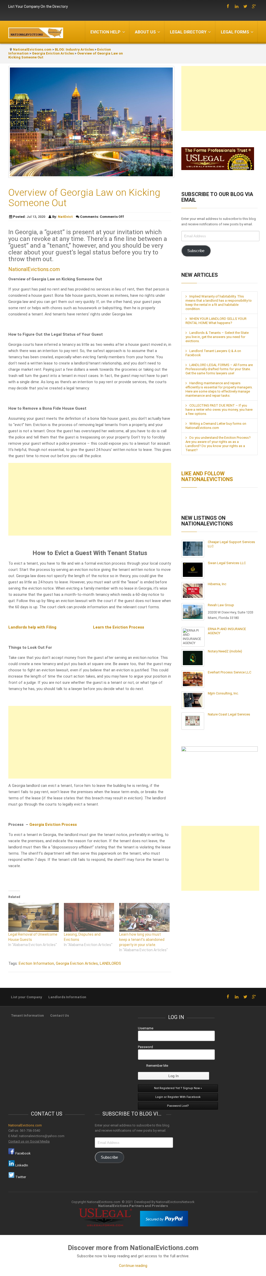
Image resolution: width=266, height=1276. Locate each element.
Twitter (20, 1177)
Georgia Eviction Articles (53, 53)
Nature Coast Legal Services (229, 714)
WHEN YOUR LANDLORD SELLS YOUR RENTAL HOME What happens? (216, 321)
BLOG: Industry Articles (74, 49)
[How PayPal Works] (164, 1225)
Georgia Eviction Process (53, 824)
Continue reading (133, 1266)
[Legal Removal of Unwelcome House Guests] (33, 917)
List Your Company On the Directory (38, 6)
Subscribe (195, 251)
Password (145, 1047)
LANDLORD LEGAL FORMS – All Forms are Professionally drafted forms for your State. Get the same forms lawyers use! (219, 369)
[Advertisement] (89, 499)
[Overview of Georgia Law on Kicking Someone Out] (91, 176)
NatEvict (65, 217)
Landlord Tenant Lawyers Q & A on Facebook (213, 353)
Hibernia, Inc (217, 584)
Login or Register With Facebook (178, 1097)
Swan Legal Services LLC (227, 563)
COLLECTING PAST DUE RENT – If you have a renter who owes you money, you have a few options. (218, 409)
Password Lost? (178, 1106)
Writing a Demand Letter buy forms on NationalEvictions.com (215, 426)
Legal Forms (235, 32)
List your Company (26, 997)
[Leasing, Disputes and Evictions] (89, 917)
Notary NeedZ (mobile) (225, 651)
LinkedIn (21, 1165)
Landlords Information (67, 997)
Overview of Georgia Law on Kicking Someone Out (84, 198)
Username (145, 1028)
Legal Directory (188, 32)
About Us (145, 32)
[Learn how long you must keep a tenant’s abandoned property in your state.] (144, 917)
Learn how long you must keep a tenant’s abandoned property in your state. (141, 939)
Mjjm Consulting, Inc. (223, 693)
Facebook (23, 1153)
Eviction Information (36, 963)
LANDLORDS (110, 963)
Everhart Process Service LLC (229, 672)
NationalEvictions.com (32, 49)
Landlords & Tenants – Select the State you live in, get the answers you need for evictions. (217, 337)
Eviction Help (105, 32)
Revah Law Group (221, 605)
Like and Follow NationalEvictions (207, 476)
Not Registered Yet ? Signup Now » (178, 1088)
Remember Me (157, 1066)
